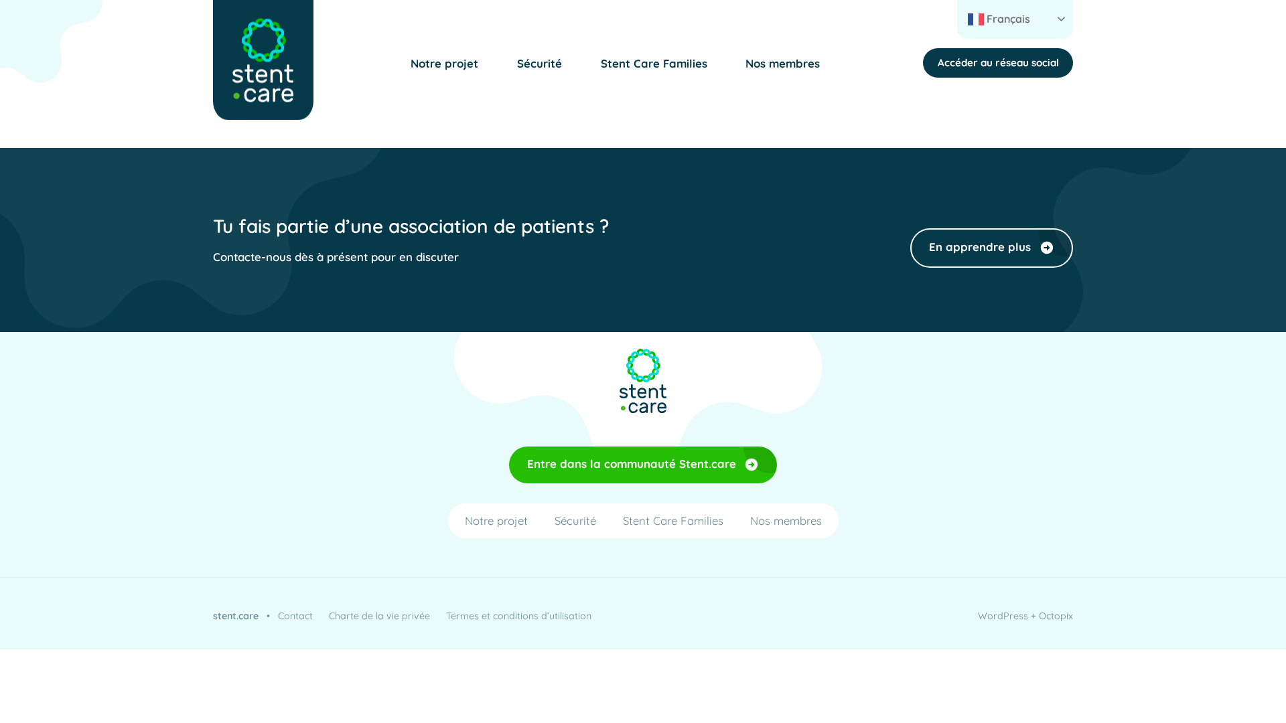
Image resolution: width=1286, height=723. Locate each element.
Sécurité (539, 63)
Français (1007, 18)
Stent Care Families (654, 63)
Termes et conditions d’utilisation (518, 616)
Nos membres (782, 63)
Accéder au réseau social (998, 62)
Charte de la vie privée (379, 616)
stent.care (236, 616)
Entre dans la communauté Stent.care (631, 464)
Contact (295, 616)
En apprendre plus (980, 247)
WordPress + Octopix (1025, 616)
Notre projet (444, 63)
